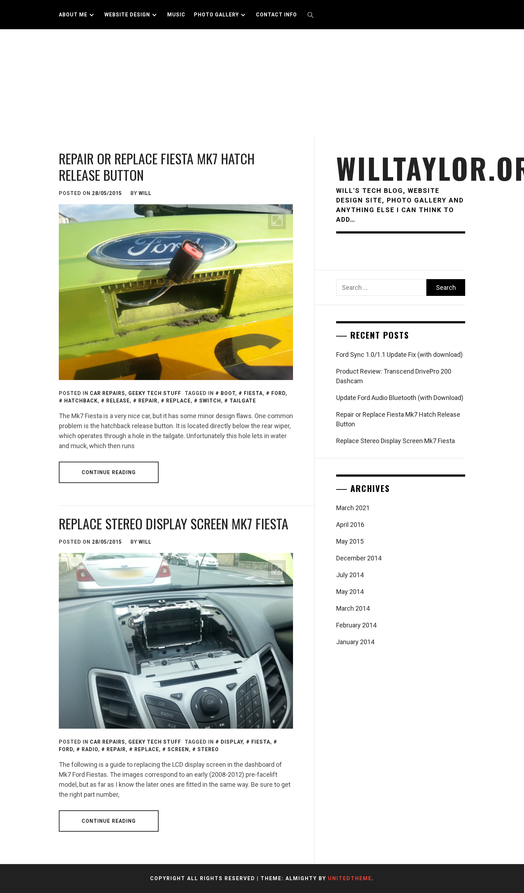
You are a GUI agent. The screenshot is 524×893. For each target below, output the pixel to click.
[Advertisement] (262, 83)
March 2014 (353, 608)
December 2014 (358, 558)
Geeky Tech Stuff (154, 393)
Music (176, 14)
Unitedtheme (350, 878)
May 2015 (350, 541)
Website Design (127, 14)
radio (90, 749)
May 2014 (350, 591)
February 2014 (356, 625)
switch (210, 401)
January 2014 (355, 642)
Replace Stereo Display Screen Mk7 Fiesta (173, 523)
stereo (208, 749)
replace (178, 401)
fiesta (253, 393)
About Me (73, 14)
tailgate (243, 401)
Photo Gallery (216, 14)
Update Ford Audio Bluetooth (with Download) (399, 397)
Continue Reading (109, 472)
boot (228, 393)
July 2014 (350, 575)
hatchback (81, 401)
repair (148, 401)
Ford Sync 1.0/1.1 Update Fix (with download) (399, 354)
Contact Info (276, 14)
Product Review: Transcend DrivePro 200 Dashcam (393, 376)
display (232, 742)
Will (145, 193)
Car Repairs (107, 393)
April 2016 (350, 524)
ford (278, 393)
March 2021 (353, 508)
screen (178, 749)
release (118, 401)
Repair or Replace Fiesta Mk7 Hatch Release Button (157, 166)
